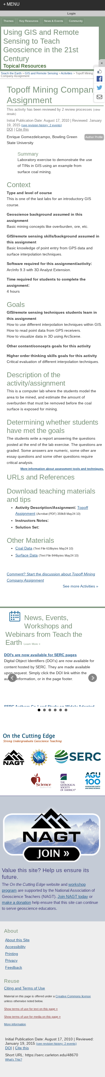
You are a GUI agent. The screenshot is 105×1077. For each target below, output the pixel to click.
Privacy (11, 960)
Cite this (22, 129)
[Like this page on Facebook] (99, 71)
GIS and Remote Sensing (41, 73)
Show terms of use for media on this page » (32, 1016)
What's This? (13, 1059)
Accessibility (15, 947)
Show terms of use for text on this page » (31, 1008)
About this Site (17, 940)
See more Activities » (80, 586)
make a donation (16, 902)
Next (92, 678)
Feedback (13, 967)
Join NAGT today (73, 896)
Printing (11, 954)
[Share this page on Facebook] (99, 78)
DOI (10, 129)
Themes (8, 20)
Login (71, 13)
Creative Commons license (73, 996)
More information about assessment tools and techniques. (62, 468)
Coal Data (23, 548)
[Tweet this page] (99, 88)
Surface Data (26, 555)
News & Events (53, 20)
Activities (66, 73)
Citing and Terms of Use (24, 988)
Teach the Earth (11, 73)
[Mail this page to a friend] (99, 97)
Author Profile (94, 137)
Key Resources (28, 20)
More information (15, 1024)
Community (76, 20)
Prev (12, 678)
